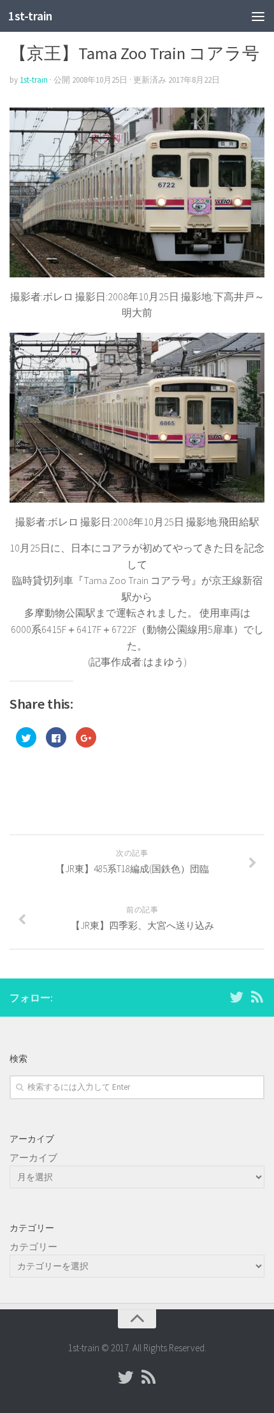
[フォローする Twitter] (236, 997)
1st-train (30, 16)
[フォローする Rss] (256, 997)
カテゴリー (33, 1247)
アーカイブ (33, 1158)
